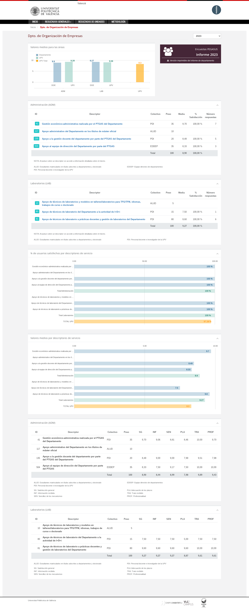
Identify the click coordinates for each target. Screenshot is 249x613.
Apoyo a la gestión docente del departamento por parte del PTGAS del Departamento (86, 139)
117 (36, 131)
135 (36, 138)
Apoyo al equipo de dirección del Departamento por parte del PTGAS (78, 146)
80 (37, 211)
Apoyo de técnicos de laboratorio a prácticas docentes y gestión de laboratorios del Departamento (93, 219)
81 (37, 219)
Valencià (82, 3)
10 (37, 203)
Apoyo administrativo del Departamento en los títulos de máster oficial (79, 131)
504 (36, 146)
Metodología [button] (119, 21)
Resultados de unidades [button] (91, 21)
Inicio (33, 27)
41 (37, 123)
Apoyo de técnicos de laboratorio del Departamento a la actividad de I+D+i (81, 212)
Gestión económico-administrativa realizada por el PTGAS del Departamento (82, 124)
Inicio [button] (35, 21)
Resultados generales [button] (57, 21)
